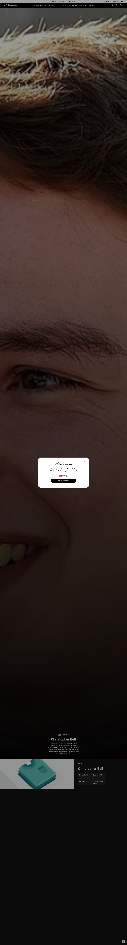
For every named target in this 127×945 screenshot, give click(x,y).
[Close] (85, 461)
